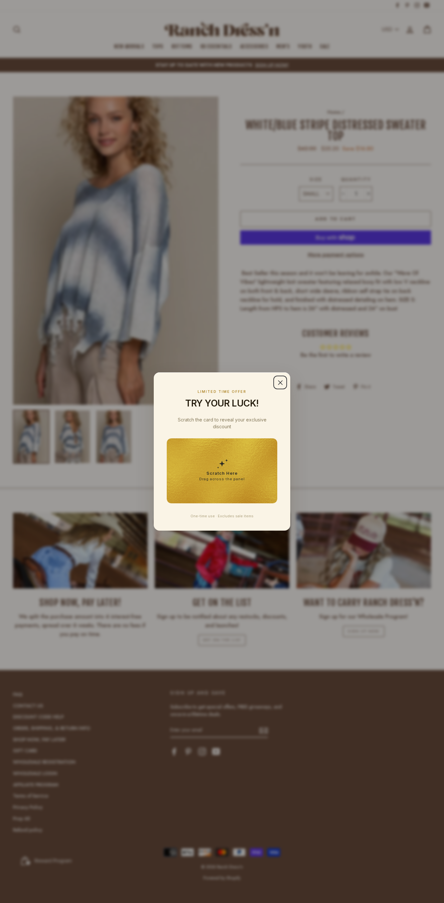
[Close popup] (280, 382)
